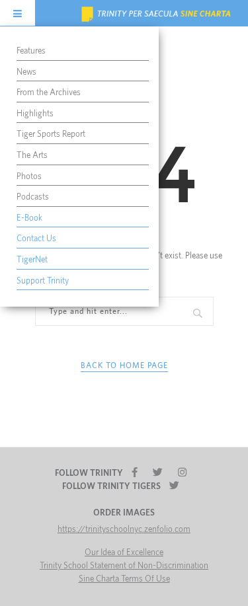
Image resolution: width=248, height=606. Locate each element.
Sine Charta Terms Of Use (124, 579)
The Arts (32, 155)
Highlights (35, 114)
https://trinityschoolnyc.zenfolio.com (124, 529)
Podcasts (33, 197)
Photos (29, 176)
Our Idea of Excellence (124, 553)
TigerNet (32, 260)
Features (31, 51)
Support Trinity (43, 281)
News (26, 72)
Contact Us (36, 239)
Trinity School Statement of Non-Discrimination (124, 566)
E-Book (29, 218)
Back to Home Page (124, 365)
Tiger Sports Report (51, 134)
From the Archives (49, 93)
